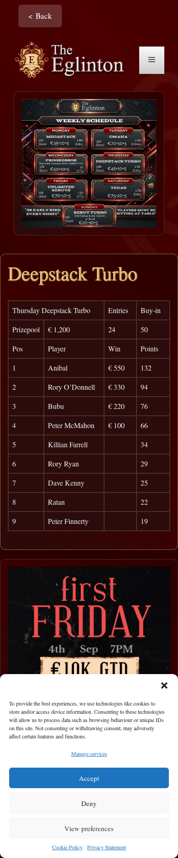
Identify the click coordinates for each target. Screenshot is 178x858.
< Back (40, 15)
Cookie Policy (67, 847)
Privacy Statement (106, 847)
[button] (164, 685)
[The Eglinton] (72, 59)
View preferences (89, 828)
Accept (89, 778)
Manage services (89, 753)
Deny (89, 803)
